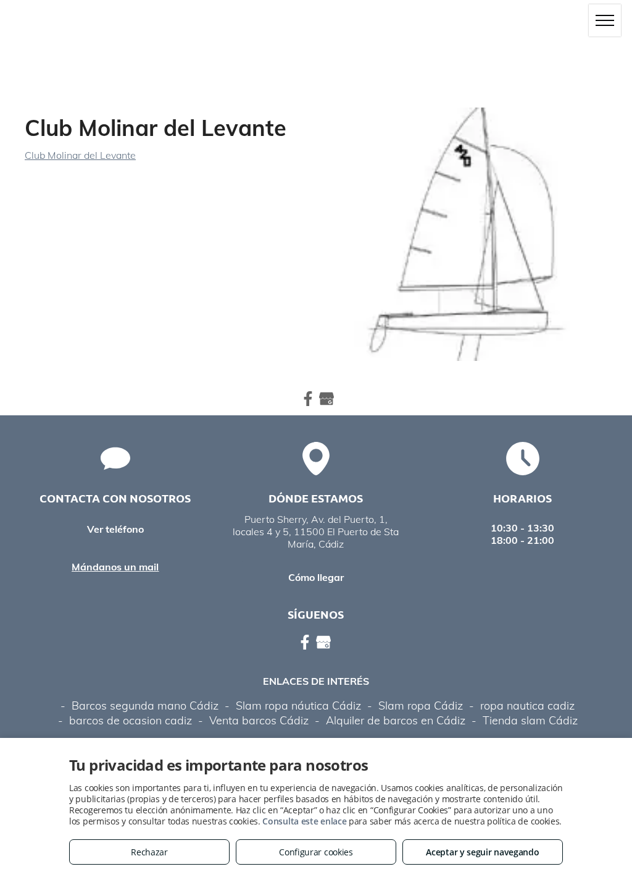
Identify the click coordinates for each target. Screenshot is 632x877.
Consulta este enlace (304, 821)
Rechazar (149, 852)
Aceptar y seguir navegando (482, 852)
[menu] (605, 20)
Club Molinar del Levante (80, 155)
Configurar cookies (316, 852)
